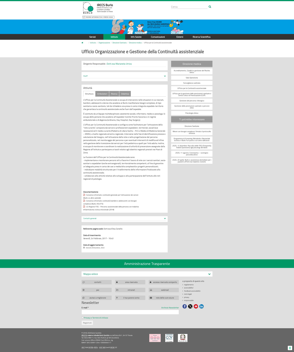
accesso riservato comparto (165, 282)
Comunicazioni (158, 37)
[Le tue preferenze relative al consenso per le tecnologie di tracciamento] (290, 348)
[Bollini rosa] (155, 338)
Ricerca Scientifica (202, 37)
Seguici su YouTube (196, 306)
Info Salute (136, 37)
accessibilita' (189, 287)
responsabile (189, 300)
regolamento (189, 284)
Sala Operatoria (192, 77)
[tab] (147, 273)
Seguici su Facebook (184, 306)
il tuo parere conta (131, 297)
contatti (97, 282)
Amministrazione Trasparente (147, 263)
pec (97, 289)
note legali (188, 294)
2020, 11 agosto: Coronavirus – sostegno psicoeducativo (191, 153)
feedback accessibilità (192, 291)
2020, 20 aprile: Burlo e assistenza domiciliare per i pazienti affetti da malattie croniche (191, 160)
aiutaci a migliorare (97, 297)
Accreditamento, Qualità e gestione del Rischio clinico (192, 71)
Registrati (87, 322)
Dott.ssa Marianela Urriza (119, 63)
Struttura (89, 93)
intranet (131, 289)
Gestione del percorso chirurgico (192, 100)
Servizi (92, 37)
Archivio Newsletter (170, 307)
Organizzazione (104, 42)
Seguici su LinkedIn (201, 306)
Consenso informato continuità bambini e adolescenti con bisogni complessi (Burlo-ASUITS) (110, 202)
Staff (85, 76)
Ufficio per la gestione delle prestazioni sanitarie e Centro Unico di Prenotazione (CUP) (191, 94)
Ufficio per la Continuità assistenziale (191, 88)
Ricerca (114, 93)
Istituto (114, 37)
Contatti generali (89, 218)
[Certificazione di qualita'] (169, 338)
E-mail (85, 307)
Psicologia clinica (191, 113)
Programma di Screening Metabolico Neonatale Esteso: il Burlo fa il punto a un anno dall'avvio (192, 139)
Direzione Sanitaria (120, 42)
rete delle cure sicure (165, 297)
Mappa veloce (90, 274)
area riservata (131, 282)
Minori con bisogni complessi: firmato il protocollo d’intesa (192, 132)
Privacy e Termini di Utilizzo (96, 317)
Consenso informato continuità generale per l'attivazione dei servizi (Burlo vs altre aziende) (110, 196)
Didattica (125, 93)
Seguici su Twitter (190, 306)
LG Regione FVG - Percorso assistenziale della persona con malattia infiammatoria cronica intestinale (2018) (111, 208)
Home (84, 42)
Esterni (179, 37)
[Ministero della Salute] (182, 338)
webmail (165, 289)
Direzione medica (135, 42)
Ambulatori (102, 93)
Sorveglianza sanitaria (191, 83)
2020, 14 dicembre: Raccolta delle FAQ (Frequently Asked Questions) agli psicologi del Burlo (191, 146)
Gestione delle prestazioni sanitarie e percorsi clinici (191, 107)
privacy (186, 297)
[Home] (98, 10)
